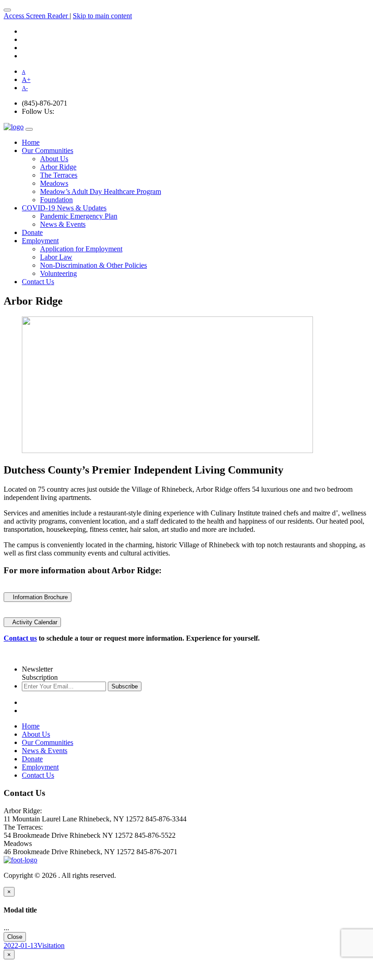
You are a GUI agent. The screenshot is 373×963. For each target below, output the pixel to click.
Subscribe (124, 686)
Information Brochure (37, 597)
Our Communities (47, 150)
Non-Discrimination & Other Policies (93, 265)
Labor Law (56, 257)
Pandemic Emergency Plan (78, 216)
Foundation (56, 200)
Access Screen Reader (37, 16)
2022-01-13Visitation (34, 945)
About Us (54, 159)
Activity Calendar (32, 622)
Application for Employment (81, 249)
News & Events (63, 224)
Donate (32, 232)
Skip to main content (102, 16)
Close (14, 936)
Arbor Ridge (58, 167)
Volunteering (58, 273)
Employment (40, 241)
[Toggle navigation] (7, 10)
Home (31, 142)
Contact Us (38, 281)
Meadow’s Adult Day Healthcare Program (100, 191)
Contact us (20, 638)
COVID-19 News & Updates (64, 208)
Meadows (54, 183)
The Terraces (58, 175)
